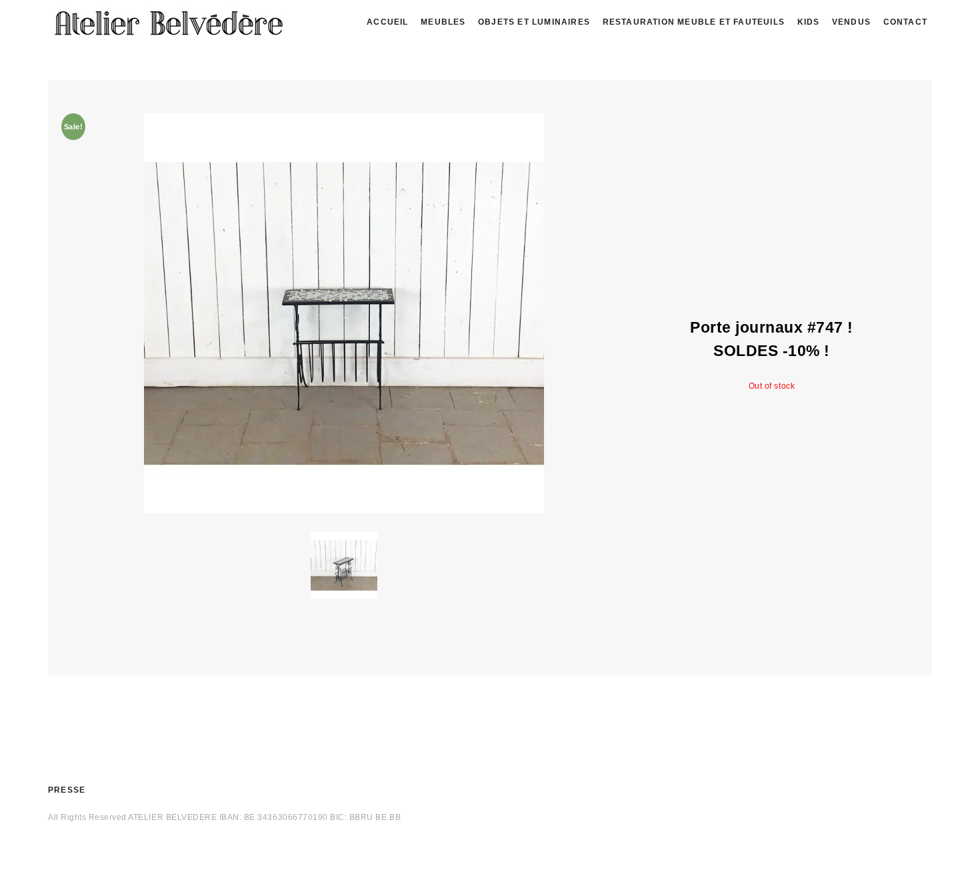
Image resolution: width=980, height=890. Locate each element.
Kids (808, 22)
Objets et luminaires (534, 22)
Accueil (387, 22)
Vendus (851, 22)
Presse (66, 790)
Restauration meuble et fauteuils (694, 22)
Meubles (443, 22)
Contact (905, 22)
